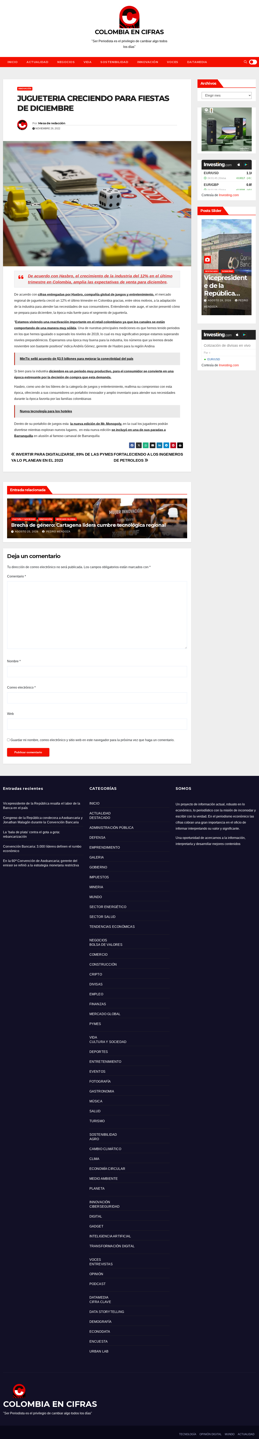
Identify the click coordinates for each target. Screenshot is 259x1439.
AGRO (94, 1139)
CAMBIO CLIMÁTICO (105, 1149)
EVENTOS (97, 1071)
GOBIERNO (227, 271)
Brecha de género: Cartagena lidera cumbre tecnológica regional (88, 525)
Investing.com (229, 195)
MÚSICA (95, 1101)
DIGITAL (95, 1216)
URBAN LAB (99, 1351)
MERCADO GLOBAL (66, 519)
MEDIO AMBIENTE (103, 1178)
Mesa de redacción (51, 123)
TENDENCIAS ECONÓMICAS (112, 926)
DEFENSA (97, 837)
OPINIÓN (96, 1274)
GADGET (96, 1226)
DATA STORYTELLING (106, 1312)
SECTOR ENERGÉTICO (107, 907)
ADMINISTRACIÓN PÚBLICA (111, 827)
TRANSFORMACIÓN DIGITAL (112, 1246)
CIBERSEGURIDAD (104, 1206)
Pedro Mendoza (58, 531)
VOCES (172, 62)
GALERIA (96, 857)
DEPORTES (98, 1051)
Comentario (16, 576)
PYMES (95, 1024)
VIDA (87, 62)
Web (10, 713)
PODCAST (97, 1284)
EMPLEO (96, 994)
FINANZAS (97, 1004)
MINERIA (96, 887)
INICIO (12, 62)
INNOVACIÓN (147, 62)
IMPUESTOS (99, 877)
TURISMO (97, 1121)
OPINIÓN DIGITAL (211, 1434)
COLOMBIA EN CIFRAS (129, 32)
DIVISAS (96, 984)
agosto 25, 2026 (26, 531)
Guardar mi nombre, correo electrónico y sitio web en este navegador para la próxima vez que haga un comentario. (92, 740)
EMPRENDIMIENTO (104, 847)
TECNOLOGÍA (187, 1434)
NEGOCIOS (66, 62)
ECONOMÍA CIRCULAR (107, 1168)
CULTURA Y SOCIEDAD (23, 519)
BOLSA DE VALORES (105, 944)
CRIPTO (95, 974)
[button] (245, 62)
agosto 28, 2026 (220, 300)
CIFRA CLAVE (100, 1302)
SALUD (95, 1111)
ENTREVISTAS (101, 1264)
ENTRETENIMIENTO (105, 1061)
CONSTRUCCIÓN (103, 964)
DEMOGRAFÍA (100, 1321)
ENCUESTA (98, 1341)
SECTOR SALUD (102, 917)
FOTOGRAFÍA (100, 1081)
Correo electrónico (21, 687)
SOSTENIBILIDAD (114, 62)
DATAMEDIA (197, 62)
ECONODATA (99, 1331)
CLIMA (94, 1159)
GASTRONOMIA (101, 1091)
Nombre (14, 661)
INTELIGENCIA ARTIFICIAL (110, 1236)
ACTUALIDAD (37, 62)
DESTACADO (211, 271)
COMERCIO (98, 954)
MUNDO (95, 897)
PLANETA (97, 1188)
